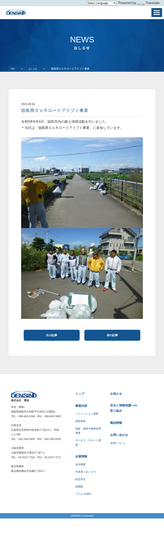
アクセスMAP (83, 493)
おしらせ (33, 69)
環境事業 (80, 421)
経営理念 (80, 479)
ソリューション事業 (86, 413)
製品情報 (116, 422)
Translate (153, 3)
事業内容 (81, 405)
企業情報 (81, 456)
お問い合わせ (119, 435)
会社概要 (80, 464)
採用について (118, 443)
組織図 (79, 486)
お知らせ (116, 393)
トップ (79, 393)
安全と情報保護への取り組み (123, 408)
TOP (12, 69)
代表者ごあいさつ (85, 471)
